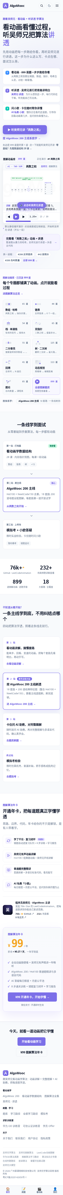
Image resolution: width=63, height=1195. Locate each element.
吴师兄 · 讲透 (10, 1101)
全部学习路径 (30, 1113)
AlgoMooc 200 (11, 1096)
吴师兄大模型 (9, 1165)
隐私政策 (45, 1138)
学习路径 (15, 1113)
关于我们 (8, 1138)
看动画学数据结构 (32, 1096)
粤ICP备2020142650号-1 (15, 1177)
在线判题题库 (9, 1160)
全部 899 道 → (30, 260)
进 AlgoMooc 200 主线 (21, 704)
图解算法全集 (51, 1096)
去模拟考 (12, 776)
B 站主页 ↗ (20, 917)
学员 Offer (49, 1126)
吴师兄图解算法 (26, 1152)
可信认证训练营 (31, 1126)
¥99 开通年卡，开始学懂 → (32, 997)
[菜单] (57, 5)
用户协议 (33, 1138)
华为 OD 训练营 (11, 1126)
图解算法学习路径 (30, 1156)
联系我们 (20, 1138)
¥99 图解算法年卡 (31, 1052)
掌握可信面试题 (37, 1160)
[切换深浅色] (49, 5)
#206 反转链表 (25, 254)
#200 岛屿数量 (12, 260)
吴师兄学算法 (9, 1152)
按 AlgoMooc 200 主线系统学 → (22, 138)
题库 (5, 1113)
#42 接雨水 (43, 254)
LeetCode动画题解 (45, 1152)
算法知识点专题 (49, 1156)
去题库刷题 (14, 740)
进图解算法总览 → (13, 293)
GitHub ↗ (24, 914)
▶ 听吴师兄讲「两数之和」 (25, 130)
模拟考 (44, 1113)
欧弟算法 (23, 1160)
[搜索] (41, 5)
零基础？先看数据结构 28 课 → (30, 146)
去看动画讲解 (15, 663)
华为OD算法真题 (11, 1156)
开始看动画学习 (31, 1041)
